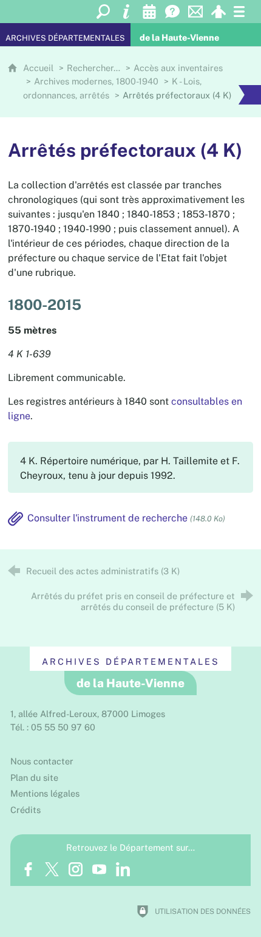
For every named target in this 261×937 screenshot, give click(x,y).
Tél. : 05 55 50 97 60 (52, 727)
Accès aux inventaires (178, 68)
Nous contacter (41, 761)
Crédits (25, 810)
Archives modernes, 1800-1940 (96, 81)
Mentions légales (45, 793)
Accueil (39, 68)
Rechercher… (93, 68)
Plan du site (34, 777)
